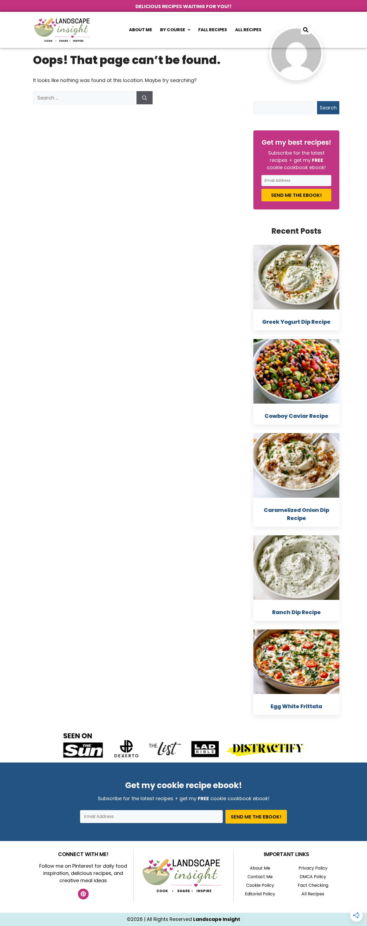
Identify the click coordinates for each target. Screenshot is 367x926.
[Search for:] (84, 97)
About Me (140, 30)
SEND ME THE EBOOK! (296, 195)
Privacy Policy (313, 868)
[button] (175, 30)
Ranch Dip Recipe (296, 612)
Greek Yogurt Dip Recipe (296, 322)
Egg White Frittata (296, 706)
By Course (172, 30)
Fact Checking (313, 885)
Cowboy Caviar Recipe (296, 416)
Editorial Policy (260, 894)
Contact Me (260, 877)
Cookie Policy (260, 885)
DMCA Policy (313, 877)
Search (328, 107)
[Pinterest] (83, 894)
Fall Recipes (212, 30)
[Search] (144, 97)
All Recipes (248, 30)
